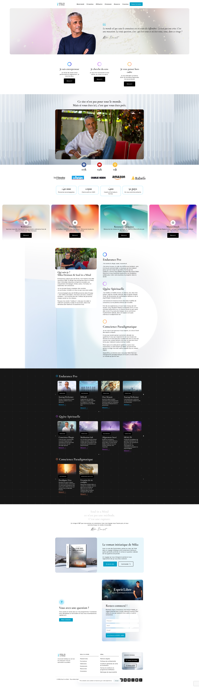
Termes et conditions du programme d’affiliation (107, 668)
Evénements (108, 4)
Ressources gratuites (87, 476)
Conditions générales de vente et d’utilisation (109, 664)
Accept (116, 680)
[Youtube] (99, 164)
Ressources (117, 4)
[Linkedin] (129, 680)
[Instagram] (115, 164)
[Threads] (140, 680)
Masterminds (80, 4)
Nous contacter (66, 620)
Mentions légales (105, 658)
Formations (90, 4)
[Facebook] (84, 164)
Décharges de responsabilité (108, 672)
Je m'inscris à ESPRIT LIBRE (115, 635)
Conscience (125, 4)
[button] (99, 134)
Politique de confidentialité (108, 661)
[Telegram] (136, 680)
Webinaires (99, 4)
